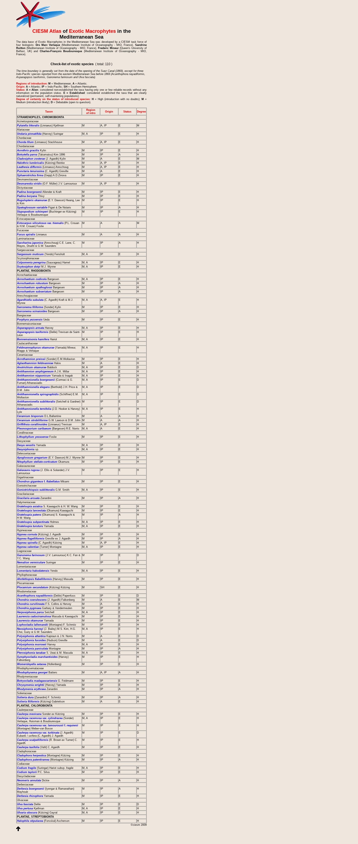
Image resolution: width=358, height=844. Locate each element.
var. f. (47, 725)
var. (40, 223)
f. (38, 481)
